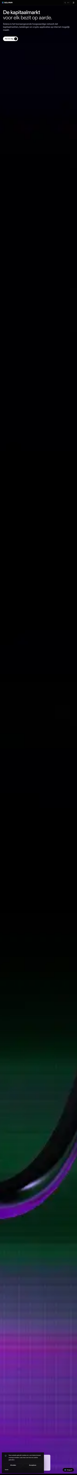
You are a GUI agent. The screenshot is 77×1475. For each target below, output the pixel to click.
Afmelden (13, 1465)
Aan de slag (9, 39)
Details (6, 1469)
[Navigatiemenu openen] (73, 3)
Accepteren (32, 1465)
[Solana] (7, 3)
